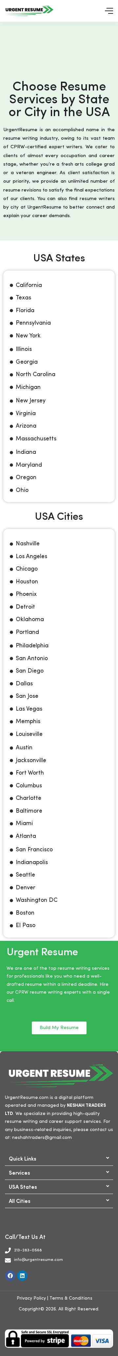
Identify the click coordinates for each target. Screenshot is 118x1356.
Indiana (26, 452)
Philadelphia (32, 646)
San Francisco (34, 850)
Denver (25, 888)
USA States (23, 1186)
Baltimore (29, 811)
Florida (25, 311)
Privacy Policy (31, 1298)
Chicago (27, 569)
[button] (59, 1159)
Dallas (24, 684)
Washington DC (36, 900)
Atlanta (26, 836)
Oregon (26, 477)
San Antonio (32, 658)
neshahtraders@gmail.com (42, 1137)
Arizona (26, 426)
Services (19, 1172)
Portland (27, 632)
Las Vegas (29, 709)
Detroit (25, 607)
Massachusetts (36, 439)
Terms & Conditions (70, 1298)
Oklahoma (30, 619)
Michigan (28, 387)
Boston (25, 913)
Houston (27, 582)
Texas (23, 298)
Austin (24, 748)
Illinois (24, 349)
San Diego (30, 671)
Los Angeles (31, 556)
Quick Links (22, 1158)
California (29, 285)
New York (28, 336)
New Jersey (31, 401)
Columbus (29, 786)
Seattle (25, 875)
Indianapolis (32, 862)
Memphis (28, 721)
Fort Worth (30, 773)
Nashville (28, 544)
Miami (24, 823)
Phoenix (26, 594)
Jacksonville (31, 760)
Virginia (26, 413)
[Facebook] (10, 1275)
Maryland (29, 465)
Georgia (27, 362)
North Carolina (35, 374)
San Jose (27, 696)
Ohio (22, 490)
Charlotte (28, 798)
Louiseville (29, 734)
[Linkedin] (22, 1275)
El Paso (25, 925)
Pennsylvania (33, 323)
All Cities (19, 1200)
